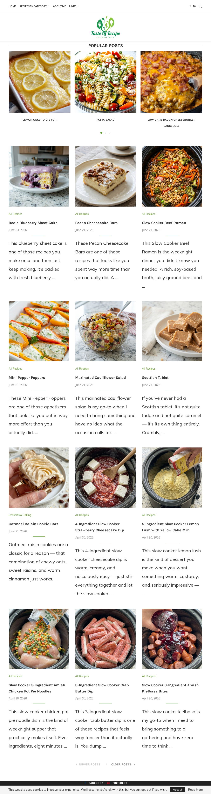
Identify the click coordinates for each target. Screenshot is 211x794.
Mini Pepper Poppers (27, 377)
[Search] (200, 6)
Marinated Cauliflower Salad (100, 377)
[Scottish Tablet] (172, 331)
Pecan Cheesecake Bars (96, 223)
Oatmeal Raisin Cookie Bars (34, 524)
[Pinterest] (194, 6)
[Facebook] (190, 6)
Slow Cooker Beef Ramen (164, 223)
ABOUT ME (59, 6)
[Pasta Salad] (105, 82)
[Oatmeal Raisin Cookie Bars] (39, 477)
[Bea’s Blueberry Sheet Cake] (39, 176)
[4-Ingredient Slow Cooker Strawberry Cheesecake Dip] (105, 477)
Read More (195, 789)
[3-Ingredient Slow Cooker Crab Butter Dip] (105, 639)
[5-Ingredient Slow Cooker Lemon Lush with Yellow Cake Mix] (172, 477)
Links (72, 6)
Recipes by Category (33, 6)
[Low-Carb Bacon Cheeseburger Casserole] (171, 82)
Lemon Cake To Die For (39, 119)
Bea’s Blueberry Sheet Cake (33, 223)
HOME (12, 6)
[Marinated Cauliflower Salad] (105, 331)
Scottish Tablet (155, 377)
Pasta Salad (105, 119)
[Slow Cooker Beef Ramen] (172, 176)
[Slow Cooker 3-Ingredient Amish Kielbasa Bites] (172, 639)
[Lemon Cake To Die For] (39, 82)
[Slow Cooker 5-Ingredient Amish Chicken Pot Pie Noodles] (39, 639)
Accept (177, 790)
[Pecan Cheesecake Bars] (105, 176)
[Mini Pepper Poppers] (39, 331)
